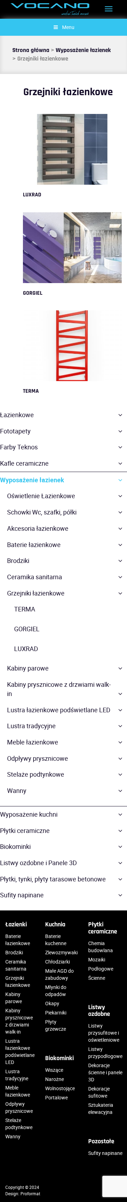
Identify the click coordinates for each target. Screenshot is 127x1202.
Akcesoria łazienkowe (37, 528)
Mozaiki (96, 959)
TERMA (31, 391)
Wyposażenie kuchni (29, 814)
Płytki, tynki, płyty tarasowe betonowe (53, 879)
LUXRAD (32, 195)
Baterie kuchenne (55, 940)
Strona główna (30, 50)
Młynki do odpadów (55, 990)
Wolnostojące (60, 1088)
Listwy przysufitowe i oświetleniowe (103, 1032)
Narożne (54, 1079)
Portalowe (56, 1097)
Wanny (16, 790)
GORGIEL (32, 293)
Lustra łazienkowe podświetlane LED (58, 710)
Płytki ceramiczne (25, 830)
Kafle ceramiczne (24, 463)
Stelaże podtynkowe (35, 774)
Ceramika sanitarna (34, 577)
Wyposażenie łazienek (83, 50)
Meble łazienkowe (32, 742)
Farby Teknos (19, 447)
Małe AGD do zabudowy (59, 974)
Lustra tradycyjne (31, 725)
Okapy (52, 1003)
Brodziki (18, 560)
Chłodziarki (57, 961)
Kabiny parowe (28, 668)
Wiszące (54, 1069)
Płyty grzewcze (55, 1025)
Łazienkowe (17, 414)
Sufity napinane (22, 895)
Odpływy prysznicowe (37, 758)
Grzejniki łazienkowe (36, 593)
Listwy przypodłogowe (105, 1052)
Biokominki (15, 846)
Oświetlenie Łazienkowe (41, 495)
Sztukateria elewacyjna (100, 1108)
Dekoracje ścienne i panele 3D (105, 1072)
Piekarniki (55, 1012)
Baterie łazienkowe (34, 544)
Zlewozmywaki (61, 952)
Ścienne (96, 977)
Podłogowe (100, 968)
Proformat (30, 1193)
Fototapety (15, 431)
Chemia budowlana (100, 947)
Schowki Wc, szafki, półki (42, 512)
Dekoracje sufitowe (99, 1092)
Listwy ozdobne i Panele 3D (38, 862)
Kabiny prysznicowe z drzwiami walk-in (59, 689)
